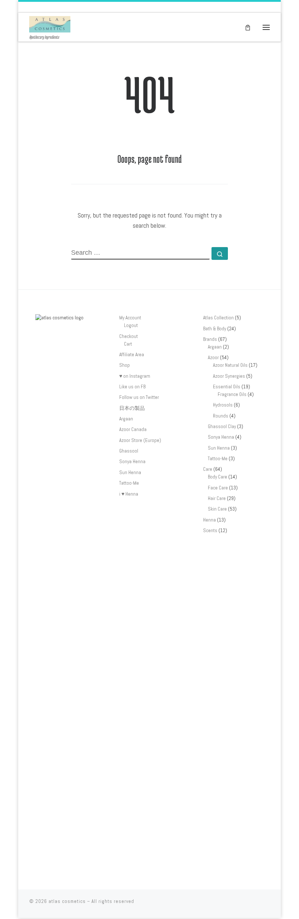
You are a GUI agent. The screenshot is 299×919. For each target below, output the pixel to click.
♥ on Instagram (134, 376)
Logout (131, 325)
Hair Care (217, 498)
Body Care (217, 477)
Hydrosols (223, 405)
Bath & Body (214, 329)
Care (207, 469)
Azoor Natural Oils (230, 365)
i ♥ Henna (128, 494)
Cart (128, 344)
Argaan (126, 419)
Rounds (220, 416)
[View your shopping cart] (247, 27)
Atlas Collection (218, 318)
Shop (124, 365)
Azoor (213, 357)
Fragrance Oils (232, 394)
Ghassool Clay (222, 426)
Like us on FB (132, 387)
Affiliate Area (131, 354)
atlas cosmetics (67, 901)
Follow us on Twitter (139, 397)
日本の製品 (132, 408)
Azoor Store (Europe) (140, 440)
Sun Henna (130, 472)
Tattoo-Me (129, 483)
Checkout (128, 336)
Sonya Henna (132, 461)
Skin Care (217, 509)
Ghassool (128, 451)
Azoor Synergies (229, 376)
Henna (209, 520)
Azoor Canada (133, 429)
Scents (210, 530)
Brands (210, 339)
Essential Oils (226, 387)
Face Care (218, 488)
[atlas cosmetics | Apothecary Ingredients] (49, 23)
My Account (130, 318)
